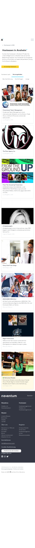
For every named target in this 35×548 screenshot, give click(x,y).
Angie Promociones (8, 338)
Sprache (29, 395)
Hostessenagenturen (25, 406)
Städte (3, 419)
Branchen (4, 418)
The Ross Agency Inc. (9, 151)
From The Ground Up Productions (12, 185)
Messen (3, 413)
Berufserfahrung (8, 79)
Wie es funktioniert (7, 435)
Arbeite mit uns (5, 437)
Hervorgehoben (17, 74)
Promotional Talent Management (12, 110)
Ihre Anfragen (19, 79)
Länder (3, 421)
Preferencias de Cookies (11, 450)
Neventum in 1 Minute (7, 428)
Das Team (4, 429)
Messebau (4, 403)
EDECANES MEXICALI (9, 299)
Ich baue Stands (23, 428)
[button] (10, 66)
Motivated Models (9, 378)
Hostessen (22, 403)
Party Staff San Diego (10, 265)
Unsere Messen (5, 416)
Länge (27, 79)
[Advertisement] (17, 18)
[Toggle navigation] (32, 39)
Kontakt (3, 431)
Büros (3, 433)
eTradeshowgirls (7, 226)
